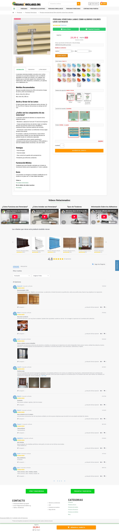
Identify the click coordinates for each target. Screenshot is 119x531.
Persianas (24, 8)
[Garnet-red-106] (84, 70)
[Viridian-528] (98, 80)
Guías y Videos (67, 29)
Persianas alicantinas (73, 509)
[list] (61, 299)
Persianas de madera (73, 507)
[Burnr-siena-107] (59, 70)
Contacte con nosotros (54, 507)
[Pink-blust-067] (98, 75)
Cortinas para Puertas (91, 8)
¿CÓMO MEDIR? (61, 55)
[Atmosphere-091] (69, 65)
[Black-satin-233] (98, 65)
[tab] (32, 69)
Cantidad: (57, 145)
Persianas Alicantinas (37, 8)
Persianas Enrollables (55, 8)
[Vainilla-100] (93, 80)
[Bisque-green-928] (93, 65)
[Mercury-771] (69, 75)
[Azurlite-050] (79, 65)
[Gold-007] (89, 70)
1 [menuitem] (57, 481)
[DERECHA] (85, 116)
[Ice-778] (93, 70)
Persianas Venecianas (73, 8)
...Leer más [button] (43, 375)
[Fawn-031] (74, 70)
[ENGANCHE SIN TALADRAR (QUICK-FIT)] (87, 96)
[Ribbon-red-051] (59, 80)
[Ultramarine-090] (89, 80)
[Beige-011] (84, 65)
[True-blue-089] (84, 80)
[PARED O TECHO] (70, 96)
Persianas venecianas (22, 182)
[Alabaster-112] (59, 65)
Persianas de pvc (72, 504)
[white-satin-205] (79, 85)
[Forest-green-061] (79, 70)
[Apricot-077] (64, 65)
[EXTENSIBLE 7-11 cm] (79, 96)
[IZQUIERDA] (73, 116)
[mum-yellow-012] (84, 75)
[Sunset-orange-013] (79, 80)
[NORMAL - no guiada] (73, 132)
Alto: (76, 51)
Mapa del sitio (52, 509)
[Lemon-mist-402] (59, 75)
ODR (50, 505)
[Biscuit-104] (89, 65)
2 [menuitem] (59, 481)
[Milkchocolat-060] (79, 75)
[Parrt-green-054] (89, 75)
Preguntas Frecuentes (94, 29)
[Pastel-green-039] (93, 75)
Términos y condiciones (54, 502)
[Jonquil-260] (98, 70)
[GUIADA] (85, 132)
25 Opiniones (63, 25)
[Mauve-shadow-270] (64, 75)
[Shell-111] (69, 80)
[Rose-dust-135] (64, 80)
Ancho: (57, 51)
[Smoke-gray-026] (74, 80)
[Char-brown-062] (64, 70)
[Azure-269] (74, 65)
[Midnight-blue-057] (74, 75)
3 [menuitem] (61, 481)
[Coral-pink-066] (69, 70)
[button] (13, 242)
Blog (69, 514)
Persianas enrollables (73, 512)
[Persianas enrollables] (26, 3)
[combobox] (22, 275)
